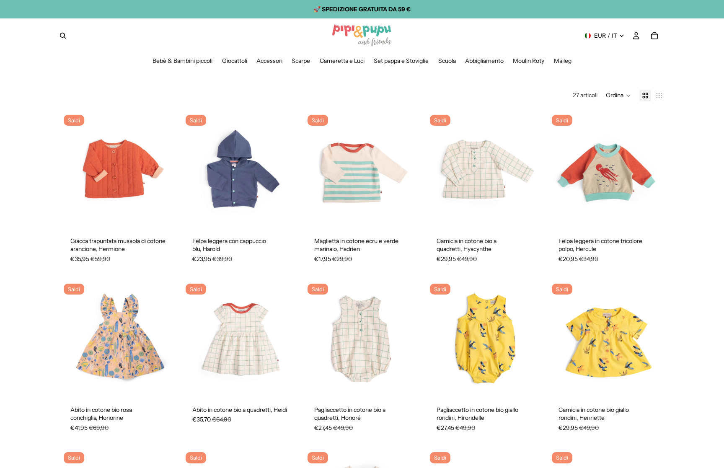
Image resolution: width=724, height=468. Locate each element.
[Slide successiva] (163, 169)
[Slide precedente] (72, 169)
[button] (618, 95)
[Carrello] (654, 35)
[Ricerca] (63, 35)
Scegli (169, 213)
